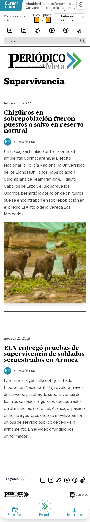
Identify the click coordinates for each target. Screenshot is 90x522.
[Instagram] (24, 30)
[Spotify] (66, 30)
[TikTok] (80, 30)
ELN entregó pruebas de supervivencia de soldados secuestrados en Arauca (44, 354)
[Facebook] (10, 30)
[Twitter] (38, 30)
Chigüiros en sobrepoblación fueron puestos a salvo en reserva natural (44, 122)
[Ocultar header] (81, 4)
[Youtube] (52, 30)
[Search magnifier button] (82, 40)
